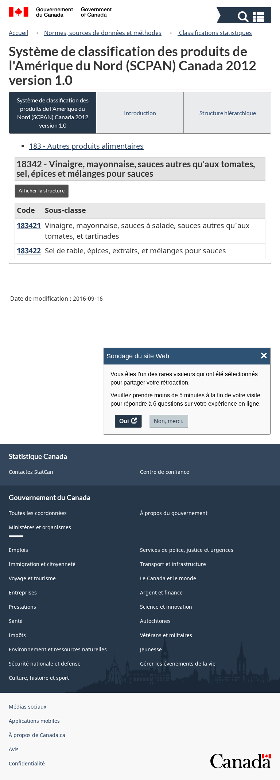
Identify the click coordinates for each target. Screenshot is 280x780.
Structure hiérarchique (227, 112)
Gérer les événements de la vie (177, 663)
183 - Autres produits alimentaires (86, 146)
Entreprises (23, 592)
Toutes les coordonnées (38, 513)
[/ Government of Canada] (60, 13)
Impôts (17, 635)
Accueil (18, 33)
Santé (16, 620)
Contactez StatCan (31, 471)
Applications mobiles (34, 720)
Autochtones (155, 620)
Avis (14, 749)
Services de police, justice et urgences (186, 549)
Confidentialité (27, 763)
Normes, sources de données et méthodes (103, 33)
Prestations (22, 606)
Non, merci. (168, 421)
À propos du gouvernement (173, 513)
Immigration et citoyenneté (42, 564)
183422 (29, 251)
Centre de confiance (164, 471)
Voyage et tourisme (32, 578)
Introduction (140, 112)
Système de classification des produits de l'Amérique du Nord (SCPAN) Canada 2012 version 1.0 (53, 113)
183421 (29, 225)
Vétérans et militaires (166, 635)
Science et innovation (166, 606)
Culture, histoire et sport (39, 677)
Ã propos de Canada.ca (37, 735)
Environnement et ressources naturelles (58, 649)
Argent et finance (161, 592)
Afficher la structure (42, 190)
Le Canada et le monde (168, 578)
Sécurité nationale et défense (45, 663)
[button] (244, 17)
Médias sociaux (27, 706)
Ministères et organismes (40, 527)
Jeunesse (151, 649)
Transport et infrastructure (173, 564)
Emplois (18, 549)
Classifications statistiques (215, 33)
